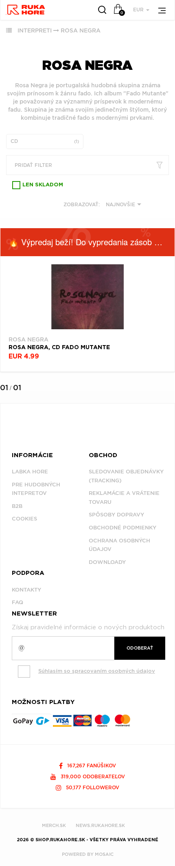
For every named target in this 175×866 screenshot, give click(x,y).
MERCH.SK (54, 825)
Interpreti (35, 30)
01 (4, 387)
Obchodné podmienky (122, 528)
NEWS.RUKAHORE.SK (100, 825)
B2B (17, 506)
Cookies (24, 519)
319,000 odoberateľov (92, 776)
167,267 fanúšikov (91, 765)
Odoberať (140, 648)
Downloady (107, 562)
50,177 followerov (91, 787)
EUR (139, 9)
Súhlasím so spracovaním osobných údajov (96, 671)
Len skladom (42, 185)
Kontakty (26, 590)
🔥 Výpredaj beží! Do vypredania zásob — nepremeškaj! (92, 242)
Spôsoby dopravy (116, 515)
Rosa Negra (81, 30)
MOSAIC (104, 854)
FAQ (17, 602)
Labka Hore (30, 472)
